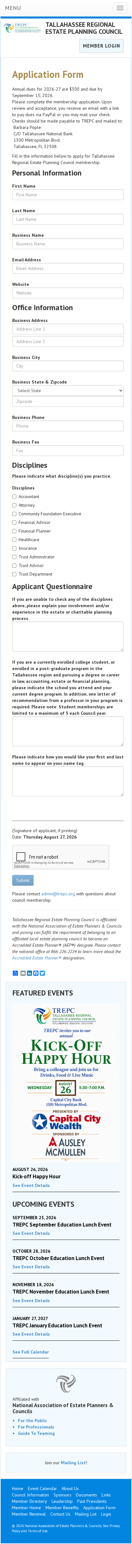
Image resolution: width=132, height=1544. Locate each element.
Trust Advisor (31, 565)
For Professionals (36, 1427)
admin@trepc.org (58, 894)
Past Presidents (92, 1501)
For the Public (32, 1420)
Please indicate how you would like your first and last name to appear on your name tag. (68, 760)
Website (20, 284)
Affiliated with (63, 1405)
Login (106, 1514)
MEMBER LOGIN (101, 46)
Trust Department (35, 574)
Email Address (26, 260)
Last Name (23, 210)
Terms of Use (38, 1531)
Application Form (99, 1507)
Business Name (28, 235)
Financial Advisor (35, 522)
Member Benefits (62, 1507)
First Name (24, 186)
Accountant (29, 496)
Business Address (30, 320)
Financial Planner (35, 531)
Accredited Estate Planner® (37, 958)
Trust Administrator (37, 557)
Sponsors (62, 1495)
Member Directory (29, 1501)
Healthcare (29, 539)
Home (17, 1488)
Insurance (28, 548)
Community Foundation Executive (50, 514)
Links (106, 1495)
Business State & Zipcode (39, 382)
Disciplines (23, 488)
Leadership (62, 1501)
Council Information (30, 1495)
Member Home (26, 1507)
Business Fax (25, 442)
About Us (70, 1488)
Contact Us (60, 1514)
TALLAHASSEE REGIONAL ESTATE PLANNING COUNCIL (84, 28)
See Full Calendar (30, 1352)
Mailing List (73, 1463)
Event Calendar (42, 1488)
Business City (26, 357)
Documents (86, 1495)
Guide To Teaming (36, 1433)
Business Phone (28, 417)
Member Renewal (29, 1514)
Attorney (27, 505)
